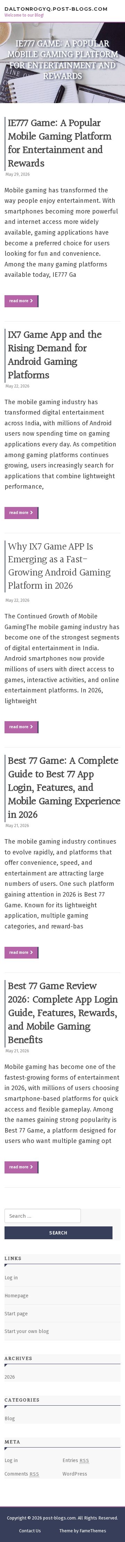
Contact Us (30, 1530)
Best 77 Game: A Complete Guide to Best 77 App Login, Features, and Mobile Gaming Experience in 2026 (64, 788)
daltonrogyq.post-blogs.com (56, 9)
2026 (10, 1377)
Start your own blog (27, 1331)
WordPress (74, 1474)
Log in (11, 1278)
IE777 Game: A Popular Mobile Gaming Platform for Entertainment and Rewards (59, 143)
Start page (16, 1314)
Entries (75, 1460)
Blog (10, 1419)
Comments (22, 1474)
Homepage (16, 1296)
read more (18, 300)
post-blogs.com (59, 1518)
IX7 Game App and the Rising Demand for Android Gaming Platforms (54, 355)
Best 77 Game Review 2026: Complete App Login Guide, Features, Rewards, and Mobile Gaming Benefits (63, 1013)
